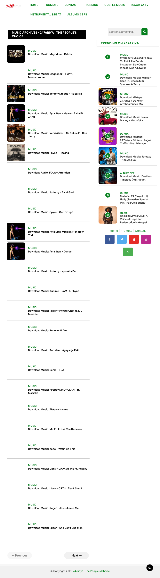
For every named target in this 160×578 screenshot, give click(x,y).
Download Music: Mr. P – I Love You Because (55, 429)
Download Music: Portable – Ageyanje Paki (53, 350)
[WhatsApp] (128, 252)
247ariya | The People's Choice (91, 571)
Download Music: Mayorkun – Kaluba (50, 54)
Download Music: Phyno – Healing (48, 152)
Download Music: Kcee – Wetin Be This (51, 448)
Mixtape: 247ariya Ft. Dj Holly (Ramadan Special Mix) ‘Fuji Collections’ (134, 199)
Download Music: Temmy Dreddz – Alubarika (55, 93)
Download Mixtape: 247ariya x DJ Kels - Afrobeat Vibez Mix (131, 101)
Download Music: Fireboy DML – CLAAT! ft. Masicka (54, 391)
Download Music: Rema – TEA (46, 369)
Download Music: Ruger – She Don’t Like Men (55, 527)
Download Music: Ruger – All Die (47, 330)
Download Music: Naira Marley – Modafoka (134, 118)
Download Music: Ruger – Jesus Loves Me (53, 508)
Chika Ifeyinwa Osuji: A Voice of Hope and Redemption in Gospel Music (134, 220)
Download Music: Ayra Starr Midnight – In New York (56, 233)
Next (75, 555)
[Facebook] (110, 239)
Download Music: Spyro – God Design (50, 212)
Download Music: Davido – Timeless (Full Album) (136, 178)
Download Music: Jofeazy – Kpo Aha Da (52, 271)
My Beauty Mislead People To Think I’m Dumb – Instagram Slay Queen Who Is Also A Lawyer (136, 62)
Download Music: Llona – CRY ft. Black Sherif (55, 488)
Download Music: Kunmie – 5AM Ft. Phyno (53, 291)
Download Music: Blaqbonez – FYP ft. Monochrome (50, 75)
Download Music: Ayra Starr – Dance (50, 251)
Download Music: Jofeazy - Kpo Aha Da (135, 158)
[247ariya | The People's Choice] (13, 6)
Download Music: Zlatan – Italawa (48, 409)
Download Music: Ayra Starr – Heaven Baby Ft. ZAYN (56, 115)
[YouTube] (134, 239)
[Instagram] (146, 239)
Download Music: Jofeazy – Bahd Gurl (51, 192)
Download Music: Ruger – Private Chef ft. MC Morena (55, 312)
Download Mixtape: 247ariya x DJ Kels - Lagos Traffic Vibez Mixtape (135, 140)
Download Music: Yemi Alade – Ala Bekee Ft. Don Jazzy (57, 135)
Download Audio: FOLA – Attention (49, 172)
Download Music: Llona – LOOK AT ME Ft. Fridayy (57, 468)
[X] (122, 239)
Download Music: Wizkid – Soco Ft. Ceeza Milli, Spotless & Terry (135, 81)
